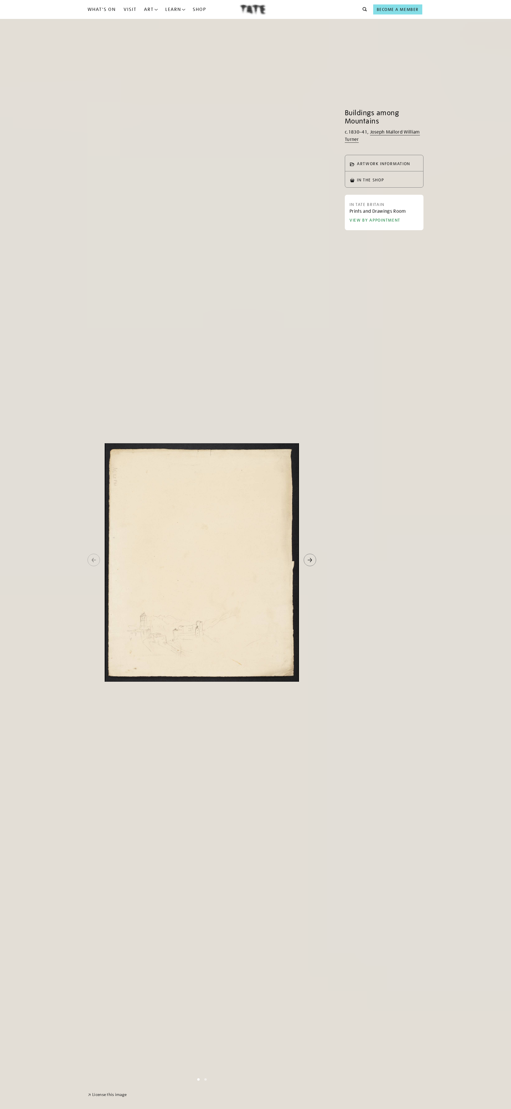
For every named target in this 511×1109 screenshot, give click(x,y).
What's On (102, 9)
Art (149, 9)
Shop (199, 9)
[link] (107, 1094)
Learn (173, 9)
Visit (130, 9)
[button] (363, 9)
